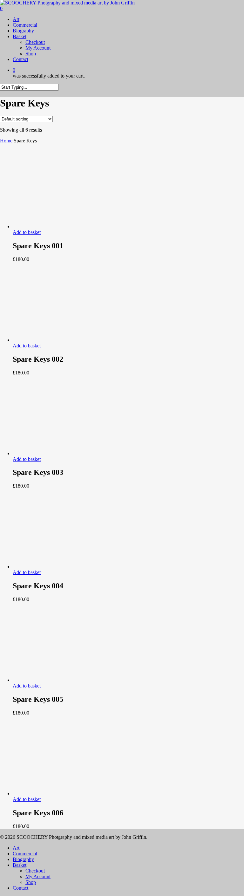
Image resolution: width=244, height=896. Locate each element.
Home (6, 140)
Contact (20, 888)
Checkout (35, 870)
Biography (23, 859)
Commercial (25, 853)
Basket (19, 865)
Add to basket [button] (27, 232)
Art (16, 848)
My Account (38, 876)
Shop (30, 882)
